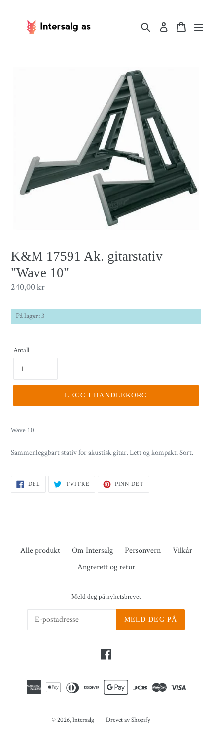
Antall (21, 350)
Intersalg (83, 720)
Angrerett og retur (106, 567)
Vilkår (182, 550)
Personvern (143, 550)
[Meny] (198, 27)
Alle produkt (40, 550)
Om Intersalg (92, 550)
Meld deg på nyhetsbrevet (106, 596)
